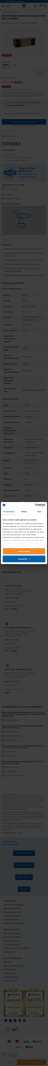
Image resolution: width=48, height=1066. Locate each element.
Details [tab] (24, 512)
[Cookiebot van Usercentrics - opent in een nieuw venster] (35, 505)
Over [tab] (39, 512)
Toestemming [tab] (8, 512)
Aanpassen (22, 559)
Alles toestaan (24, 551)
